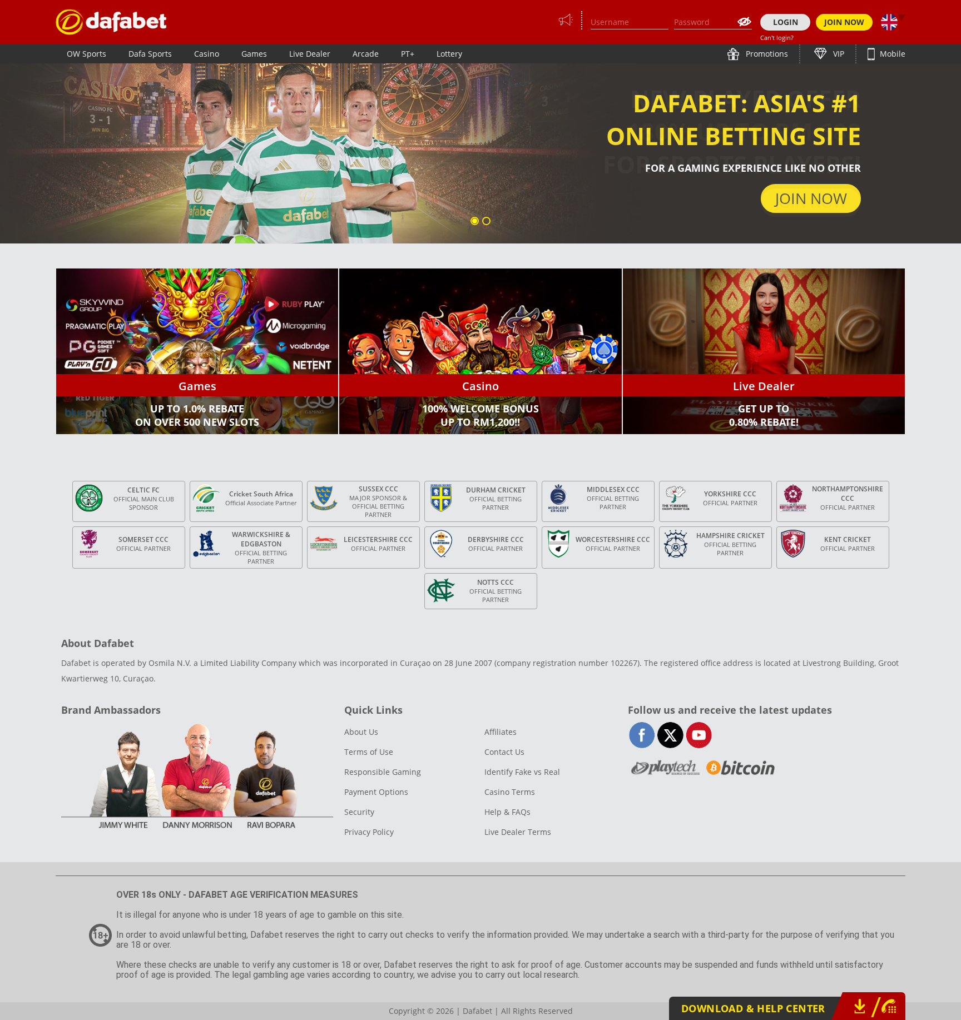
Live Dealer (309, 53)
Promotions (766, 53)
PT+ (407, 53)
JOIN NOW (844, 22)
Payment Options (376, 792)
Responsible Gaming (382, 772)
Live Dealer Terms (517, 832)
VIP (837, 53)
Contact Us (504, 752)
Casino (206, 53)
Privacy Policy (369, 832)
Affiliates (500, 732)
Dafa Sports (150, 53)
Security (359, 812)
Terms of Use (368, 752)
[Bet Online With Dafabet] (111, 22)
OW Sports (86, 53)
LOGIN (785, 22)
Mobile (891, 53)
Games (254, 53)
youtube (699, 735)
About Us (361, 732)
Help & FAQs (507, 812)
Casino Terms (509, 792)
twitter (670, 735)
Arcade (366, 53)
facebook (642, 735)
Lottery (449, 53)
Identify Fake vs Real (522, 772)
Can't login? (777, 37)
